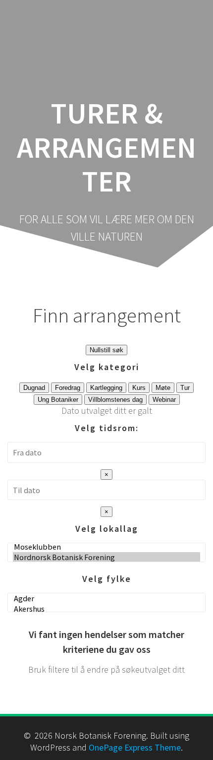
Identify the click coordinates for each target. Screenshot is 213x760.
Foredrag (67, 387)
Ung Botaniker (58, 399)
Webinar (164, 399)
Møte (163, 387)
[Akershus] (106, 609)
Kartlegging (106, 387)
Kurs (139, 387)
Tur (185, 387)
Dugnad (34, 387)
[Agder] (106, 598)
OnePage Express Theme (135, 747)
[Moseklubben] (106, 547)
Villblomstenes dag (115, 399)
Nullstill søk (106, 350)
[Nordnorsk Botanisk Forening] (106, 557)
